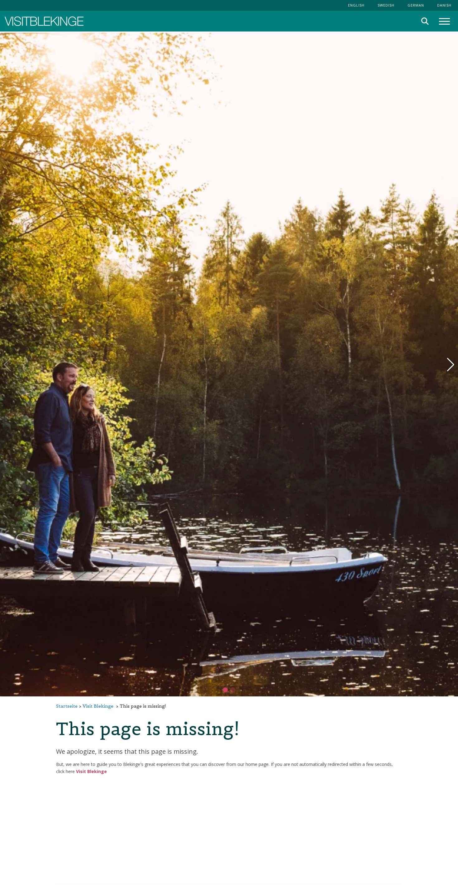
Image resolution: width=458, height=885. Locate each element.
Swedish (386, 5)
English (356, 5)
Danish (444, 5)
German (416, 5)
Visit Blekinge (98, 706)
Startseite (67, 706)
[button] (232, 689)
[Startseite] (44, 21)
